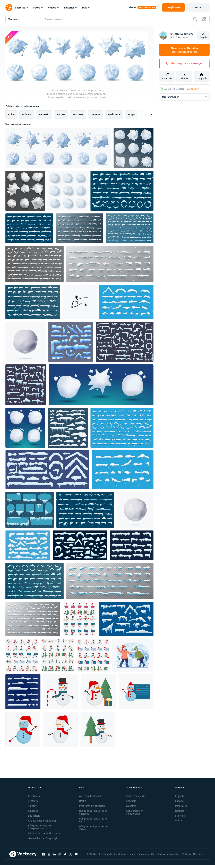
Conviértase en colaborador (134, 812)
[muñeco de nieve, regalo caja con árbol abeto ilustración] (98, 691)
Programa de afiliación (92, 805)
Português (181, 805)
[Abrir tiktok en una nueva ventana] (65, 854)
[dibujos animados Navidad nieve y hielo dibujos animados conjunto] (70, 342)
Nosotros (131, 805)
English (179, 796)
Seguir (203, 37)
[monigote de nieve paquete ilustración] (80, 619)
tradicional (114, 114)
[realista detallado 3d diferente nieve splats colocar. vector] (25, 191)
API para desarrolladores (42, 820)
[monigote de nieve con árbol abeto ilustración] (98, 729)
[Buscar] (195, 19)
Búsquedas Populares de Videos (93, 828)
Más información (170, 96)
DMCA (82, 801)
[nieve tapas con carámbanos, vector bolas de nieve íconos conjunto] (131, 545)
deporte (95, 114)
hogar (131, 114)
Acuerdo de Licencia (90, 796)
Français (180, 815)
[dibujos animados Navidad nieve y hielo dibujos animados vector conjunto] (27, 545)
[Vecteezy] (8, 7)
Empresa (33, 810)
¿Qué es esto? (192, 88)
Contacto (131, 801)
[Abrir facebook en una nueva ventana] (43, 854)
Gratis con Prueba (184, 49)
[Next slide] (148, 114)
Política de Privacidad (168, 853)
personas (78, 114)
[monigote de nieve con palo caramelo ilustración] (60, 691)
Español (179, 801)
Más (84, 7)
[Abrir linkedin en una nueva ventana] (54, 854)
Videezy (32, 805)
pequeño (44, 114)
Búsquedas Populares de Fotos (93, 820)
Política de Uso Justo (192, 853)
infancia (26, 114)
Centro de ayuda (135, 796)
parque (61, 114)
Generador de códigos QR (42, 838)
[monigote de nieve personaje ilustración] (22, 729)
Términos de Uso (146, 853)
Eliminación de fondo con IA (44, 833)
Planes (132, 7)
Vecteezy (33, 801)
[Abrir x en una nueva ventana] (70, 854)
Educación (34, 815)
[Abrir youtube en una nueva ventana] (76, 854)
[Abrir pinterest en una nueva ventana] (59, 854)
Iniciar (198, 7)
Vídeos (52, 7)
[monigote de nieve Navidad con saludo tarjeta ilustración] (136, 691)
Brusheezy (34, 796)
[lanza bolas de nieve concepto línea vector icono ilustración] (80, 302)
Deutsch (180, 810)
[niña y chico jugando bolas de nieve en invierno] (133, 655)
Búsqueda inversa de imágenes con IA (40, 827)
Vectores (20, 7)
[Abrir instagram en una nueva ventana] (49, 854)
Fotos (36, 7)
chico (11, 114)
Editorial (69, 7)
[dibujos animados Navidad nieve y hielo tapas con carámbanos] (80, 545)
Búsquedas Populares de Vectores (93, 812)
